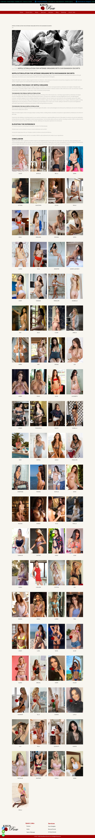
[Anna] (56, 540)
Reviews (51, 12)
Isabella (74, 428)
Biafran (38, 778)
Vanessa (38, 300)
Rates (36, 12)
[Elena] (20, 668)
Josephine (20, 491)
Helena (20, 523)
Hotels (27, 829)
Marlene (38, 237)
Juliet (20, 173)
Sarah (56, 460)
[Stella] (74, 509)
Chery (20, 396)
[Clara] (56, 318)
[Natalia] (56, 477)
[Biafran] (38, 763)
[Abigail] (38, 668)
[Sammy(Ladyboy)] (74, 254)
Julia (56, 523)
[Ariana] (56, 349)
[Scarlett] (56, 731)
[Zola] (38, 318)
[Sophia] (38, 445)
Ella (38, 714)
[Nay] (20, 318)
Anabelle (74, 300)
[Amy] (38, 349)
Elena (20, 682)
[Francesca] (38, 413)
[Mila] (38, 731)
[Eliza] (56, 381)
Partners (28, 826)
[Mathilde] (20, 763)
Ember (20, 428)
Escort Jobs (72, 12)
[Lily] (20, 731)
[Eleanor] (20, 700)
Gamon (75, 746)
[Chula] (56, 763)
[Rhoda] (20, 604)
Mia (75, 587)
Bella (56, 173)
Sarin (74, 778)
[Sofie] (74, 477)
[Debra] (20, 572)
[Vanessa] (38, 286)
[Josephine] (20, 477)
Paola (20, 810)
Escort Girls (29, 12)
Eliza (56, 396)
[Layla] (74, 700)
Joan (74, 555)
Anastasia (38, 205)
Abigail (38, 682)
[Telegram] (3, 828)
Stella (75, 523)
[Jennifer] (56, 254)
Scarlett (56, 746)
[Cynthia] (56, 572)
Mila (38, 746)
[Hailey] (56, 413)
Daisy (38, 396)
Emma (74, 173)
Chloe (74, 682)
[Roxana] (56, 222)
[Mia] (74, 572)
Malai (74, 205)
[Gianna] (56, 700)
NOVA (56, 651)
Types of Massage (30, 832)
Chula (56, 778)
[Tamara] (38, 477)
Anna (56, 555)
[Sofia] (74, 222)
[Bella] (56, 159)
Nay (20, 332)
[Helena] (20, 509)
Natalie (38, 173)
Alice (74, 651)
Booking (63, 12)
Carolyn (20, 555)
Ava (75, 364)
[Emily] (20, 222)
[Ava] (74, 349)
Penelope (56, 300)
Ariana (57, 364)
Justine (38, 555)
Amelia (75, 332)
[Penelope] (56, 286)
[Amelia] (74, 318)
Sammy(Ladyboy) (74, 269)
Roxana (56, 237)
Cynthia (56, 587)
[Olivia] (56, 190)
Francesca (38, 428)
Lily (20, 746)
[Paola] (20, 795)
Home (21, 12)
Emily (20, 237)
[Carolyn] (20, 540)
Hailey (56, 428)
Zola (38, 332)
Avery (56, 682)
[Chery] (20, 381)
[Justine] (38, 540)
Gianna (56, 714)
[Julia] (56, 509)
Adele (38, 619)
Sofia (74, 237)
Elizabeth (75, 396)
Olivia (56, 205)
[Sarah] (56, 445)
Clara (56, 332)
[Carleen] (38, 572)
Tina (74, 619)
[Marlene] (38, 222)
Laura (20, 269)
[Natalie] (38, 159)
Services (43, 12)
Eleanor (20, 714)
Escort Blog (24, 70)
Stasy (20, 651)
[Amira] (20, 349)
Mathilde (20, 778)
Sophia (38, 460)
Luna (38, 651)
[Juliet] (20, 159)
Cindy (20, 300)
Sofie (74, 491)
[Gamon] (74, 731)
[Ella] (38, 700)
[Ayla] (38, 254)
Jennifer (56, 269)
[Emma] (74, 159)
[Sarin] (74, 763)
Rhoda (20, 619)
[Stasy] (20, 636)
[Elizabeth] (74, 381)
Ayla (38, 269)
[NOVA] (56, 636)
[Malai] (74, 190)
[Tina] (74, 604)
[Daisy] (38, 381)
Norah (38, 523)
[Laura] (20, 254)
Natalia (56, 491)
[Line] (3, 831)
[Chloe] (74, 668)
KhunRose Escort (33, 70)
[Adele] (38, 604)
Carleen (38, 587)
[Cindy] (20, 286)
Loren (56, 619)
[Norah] (38, 509)
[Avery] (56, 668)
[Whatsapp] (3, 835)
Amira (20, 364)
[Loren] (56, 604)
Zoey (20, 460)
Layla (74, 714)
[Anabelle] (74, 286)
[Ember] (20, 413)
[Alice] (74, 636)
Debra (20, 587)
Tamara (38, 491)
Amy (38, 364)
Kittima (20, 205)
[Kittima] (20, 190)
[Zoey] (20, 445)
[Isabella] (74, 413)
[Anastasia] (38, 190)
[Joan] (74, 540)
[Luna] (38, 636)
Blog (57, 12)
